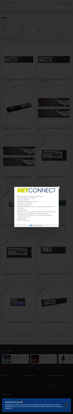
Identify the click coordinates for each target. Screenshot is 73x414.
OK (67, 405)
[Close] (58, 187)
